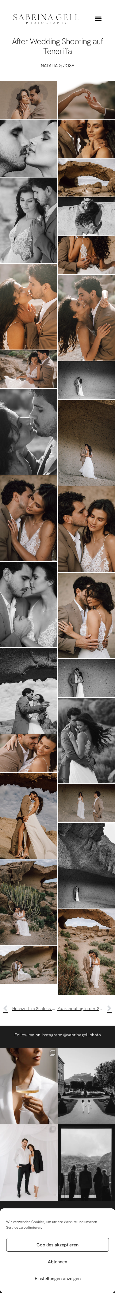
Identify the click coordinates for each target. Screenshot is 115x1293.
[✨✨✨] (29, 1086)
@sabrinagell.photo (82, 1035)
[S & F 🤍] (29, 1162)
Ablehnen (57, 1262)
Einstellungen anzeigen (58, 1279)
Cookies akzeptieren (57, 1245)
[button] (98, 18)
